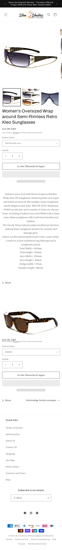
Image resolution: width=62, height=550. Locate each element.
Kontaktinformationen (37, 544)
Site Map (10, 460)
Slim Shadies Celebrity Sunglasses (29, 536)
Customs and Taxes (16, 473)
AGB (54, 539)
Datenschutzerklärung (40, 539)
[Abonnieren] (48, 498)
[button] (31, 174)
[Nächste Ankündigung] (56, 4)
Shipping (10, 454)
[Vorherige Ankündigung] (5, 4)
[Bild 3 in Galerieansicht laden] (50, 97)
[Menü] (6, 15)
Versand (16, 133)
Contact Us (11, 447)
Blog (8, 480)
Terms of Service (14, 428)
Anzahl (5, 150)
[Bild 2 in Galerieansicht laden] (31, 97)
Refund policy (13, 434)
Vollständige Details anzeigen (41, 400)
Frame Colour (8, 137)
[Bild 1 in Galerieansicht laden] (12, 97)
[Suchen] (49, 15)
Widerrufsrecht (21, 539)
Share (8, 283)
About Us (10, 441)
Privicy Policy (12, 467)
